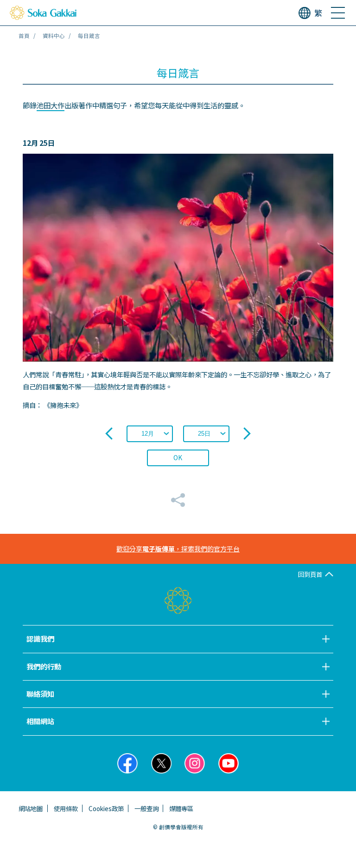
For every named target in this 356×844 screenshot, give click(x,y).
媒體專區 (181, 808)
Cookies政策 (106, 808)
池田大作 (50, 105)
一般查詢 (146, 808)
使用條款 (66, 808)
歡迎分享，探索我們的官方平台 (178, 548)
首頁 (24, 35)
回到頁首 (310, 574)
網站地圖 (31, 808)
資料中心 (54, 35)
